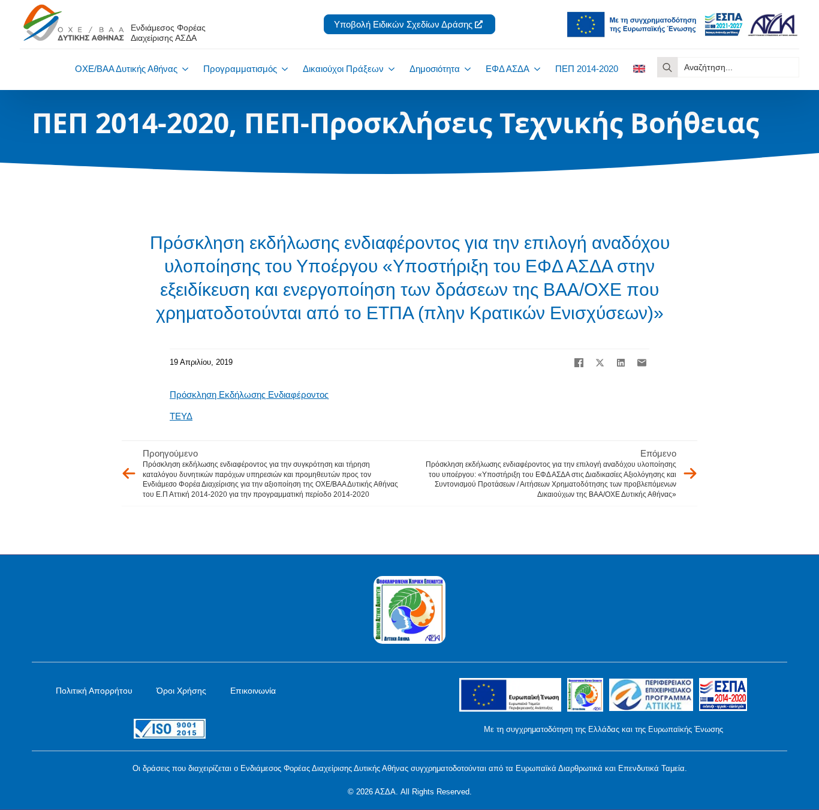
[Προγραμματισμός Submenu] (282, 68)
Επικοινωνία (253, 690)
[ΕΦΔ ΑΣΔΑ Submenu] (534, 68)
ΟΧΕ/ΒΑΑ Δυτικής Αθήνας (126, 69)
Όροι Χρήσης (181, 690)
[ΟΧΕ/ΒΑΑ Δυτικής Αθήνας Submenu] (182, 68)
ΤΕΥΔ (181, 416)
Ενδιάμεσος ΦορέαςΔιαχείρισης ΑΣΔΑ (168, 33)
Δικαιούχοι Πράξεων (343, 69)
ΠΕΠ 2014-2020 (586, 69)
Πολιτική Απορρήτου (94, 690)
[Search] (667, 67)
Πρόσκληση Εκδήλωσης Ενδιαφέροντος (249, 394)
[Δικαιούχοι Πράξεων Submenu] (389, 68)
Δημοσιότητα (435, 69)
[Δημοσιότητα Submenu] (465, 68)
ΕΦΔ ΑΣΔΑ (507, 69)
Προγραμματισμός (240, 69)
